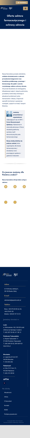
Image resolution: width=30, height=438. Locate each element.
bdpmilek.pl (7, 346)
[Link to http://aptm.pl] (4, 383)
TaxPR (25, 422)
